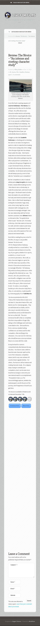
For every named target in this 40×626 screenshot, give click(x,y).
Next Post (26, 405)
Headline (21, 72)
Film (17, 72)
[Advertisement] (24, 47)
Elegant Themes (16, 621)
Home (10, 36)
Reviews (27, 72)
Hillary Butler (18, 69)
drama (14, 72)
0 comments (16, 74)
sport (10, 74)
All (14, 36)
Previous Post (14, 405)
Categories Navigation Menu (21, 32)
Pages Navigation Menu (21, 2)
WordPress (32, 621)
